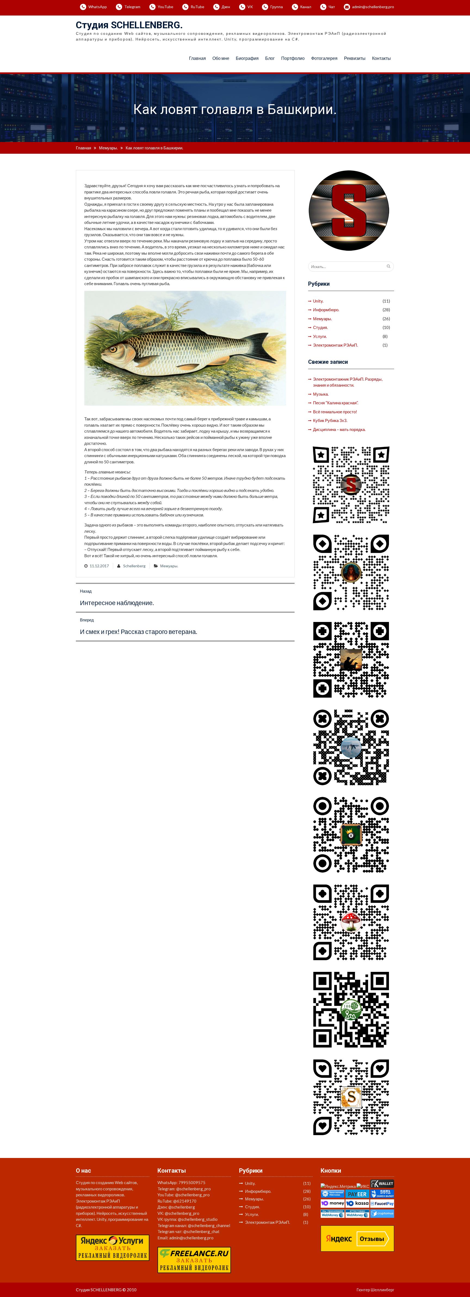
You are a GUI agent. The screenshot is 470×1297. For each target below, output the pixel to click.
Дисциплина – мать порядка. (339, 429)
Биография (247, 58)
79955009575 (191, 1182)
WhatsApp (97, 6)
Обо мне (220, 58)
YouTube (165, 6)
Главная (197, 58)
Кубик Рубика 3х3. (330, 420)
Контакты (381, 58)
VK (250, 6)
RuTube (197, 6)
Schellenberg (134, 565)
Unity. (318, 300)
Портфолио (293, 58)
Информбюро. (326, 309)
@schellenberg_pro (193, 1188)
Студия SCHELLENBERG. (129, 25)
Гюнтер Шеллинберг (375, 1289)
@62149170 (184, 1201)
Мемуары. (169, 565)
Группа (276, 6)
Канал (305, 6)
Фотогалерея (324, 58)
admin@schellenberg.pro (373, 6)
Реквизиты (355, 58)
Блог (270, 58)
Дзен (226, 6)
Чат (332, 6)
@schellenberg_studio (198, 1219)
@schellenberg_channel (209, 1225)
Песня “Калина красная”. (335, 402)
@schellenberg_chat (201, 1231)
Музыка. (321, 394)
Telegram (132, 6)
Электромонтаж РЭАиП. (335, 345)
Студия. (320, 327)
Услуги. (320, 336)
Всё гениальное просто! (335, 411)
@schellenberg (181, 1206)
